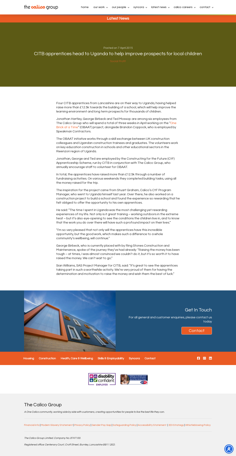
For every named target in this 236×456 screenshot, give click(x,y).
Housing (28, 358)
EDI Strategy (176, 425)
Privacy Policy (82, 425)
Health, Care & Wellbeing (77, 358)
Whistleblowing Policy (198, 425)
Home (85, 7)
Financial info (31, 425)
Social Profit (118, 61)
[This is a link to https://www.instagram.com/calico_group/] (204, 358)
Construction (47, 358)
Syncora (138, 7)
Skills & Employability (111, 358)
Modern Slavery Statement (57, 425)
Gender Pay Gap (101, 425)
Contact (205, 7)
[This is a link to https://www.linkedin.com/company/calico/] (210, 358)
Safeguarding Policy (124, 425)
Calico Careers (183, 7)
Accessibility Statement (152, 425)
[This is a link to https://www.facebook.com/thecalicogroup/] (198, 358)
